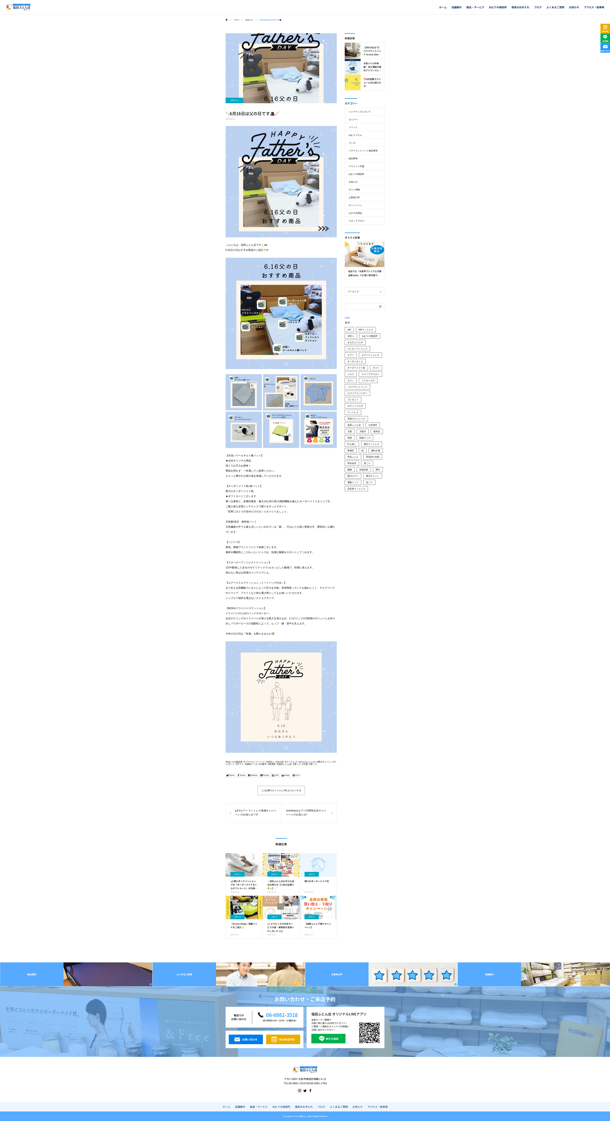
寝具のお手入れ (520, 7)
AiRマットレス (366, 329)
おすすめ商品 (355, 213)
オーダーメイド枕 (356, 368)
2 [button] (365, 263)
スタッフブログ (356, 221)
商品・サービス (475, 7)
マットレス (291, 762)
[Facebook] (310, 1090)
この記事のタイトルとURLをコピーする (281, 790)
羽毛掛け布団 (372, 457)
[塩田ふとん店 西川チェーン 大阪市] (18, 7)
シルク (350, 374)
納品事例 (353, 158)
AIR (349, 329)
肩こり (297, 764)
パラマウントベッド (255, 762)
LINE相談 (605, 41)
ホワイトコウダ (355, 406)
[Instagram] (300, 1090)
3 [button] (368, 263)
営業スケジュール (356, 418)
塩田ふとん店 (285, 764)
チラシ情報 (354, 189)
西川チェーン (324, 762)
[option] (359, 260)
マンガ (352, 143)
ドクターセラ (368, 380)
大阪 (305, 764)
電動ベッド (353, 482)
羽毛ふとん (353, 457)
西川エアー (353, 476)
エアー (350, 355)
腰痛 (349, 469)
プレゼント (353, 399)
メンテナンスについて (360, 111)
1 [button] (362, 263)
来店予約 (605, 31)
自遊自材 (363, 469)
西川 (378, 469)
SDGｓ (271, 762)
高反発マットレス (356, 488)
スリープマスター (370, 374)
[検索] (380, 307)
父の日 (280, 762)
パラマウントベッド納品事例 (363, 150)
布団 (349, 438)
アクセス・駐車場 (594, 7)
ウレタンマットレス (357, 348)
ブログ (538, 7)
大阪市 (263, 764)
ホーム (443, 7)
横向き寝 (375, 450)
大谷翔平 (372, 425)
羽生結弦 (351, 463)
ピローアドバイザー (357, 393)
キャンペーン (355, 205)
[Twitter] (305, 1090)
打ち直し (351, 444)
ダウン (350, 380)
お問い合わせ (605, 50)
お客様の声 (354, 197)
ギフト (240, 764)
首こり (313, 764)
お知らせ (574, 7)
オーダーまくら (355, 361)
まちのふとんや (307, 762)
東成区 (272, 764)
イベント (353, 127)
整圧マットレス (371, 444)
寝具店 (376, 431)
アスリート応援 (356, 166)
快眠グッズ (251, 764)
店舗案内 (456, 7)
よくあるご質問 (555, 7)
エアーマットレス (370, 355)
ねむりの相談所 (498, 7)
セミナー (353, 119)
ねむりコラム (355, 135)
